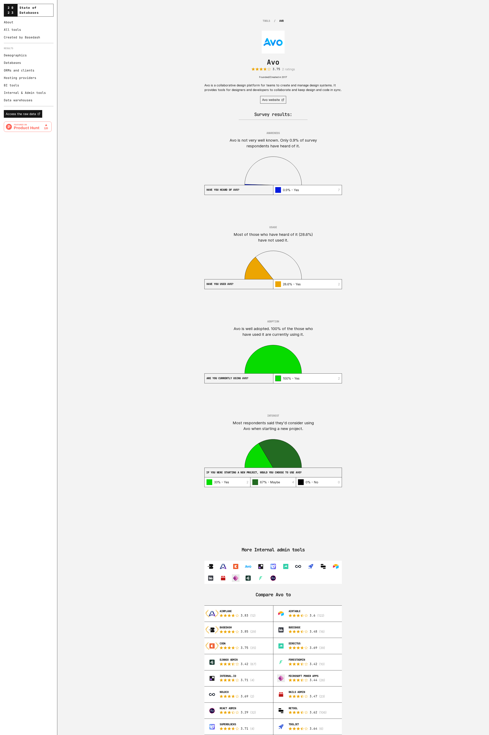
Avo (281, 21)
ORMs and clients (19, 70)
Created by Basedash (22, 37)
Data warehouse (17, 100)
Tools (266, 21)
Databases (12, 63)
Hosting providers (20, 78)
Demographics (15, 55)
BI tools (11, 85)
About (8, 22)
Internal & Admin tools (25, 93)
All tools (12, 30)
